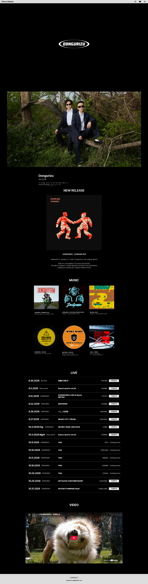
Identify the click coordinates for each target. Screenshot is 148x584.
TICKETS (114, 380)
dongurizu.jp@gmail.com (74, 580)
